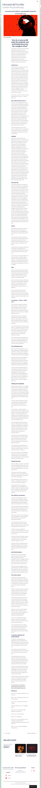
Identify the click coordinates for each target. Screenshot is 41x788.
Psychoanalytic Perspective (8, 744)
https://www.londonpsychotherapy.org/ (18, 688)
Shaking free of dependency (31, 733)
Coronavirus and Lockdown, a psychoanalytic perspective (20, 11)
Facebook (9, 775)
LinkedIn (9, 778)
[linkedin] (34, 770)
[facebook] (32, 770)
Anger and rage (7, 733)
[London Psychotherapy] (13, 8)
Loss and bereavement (31, 755)
